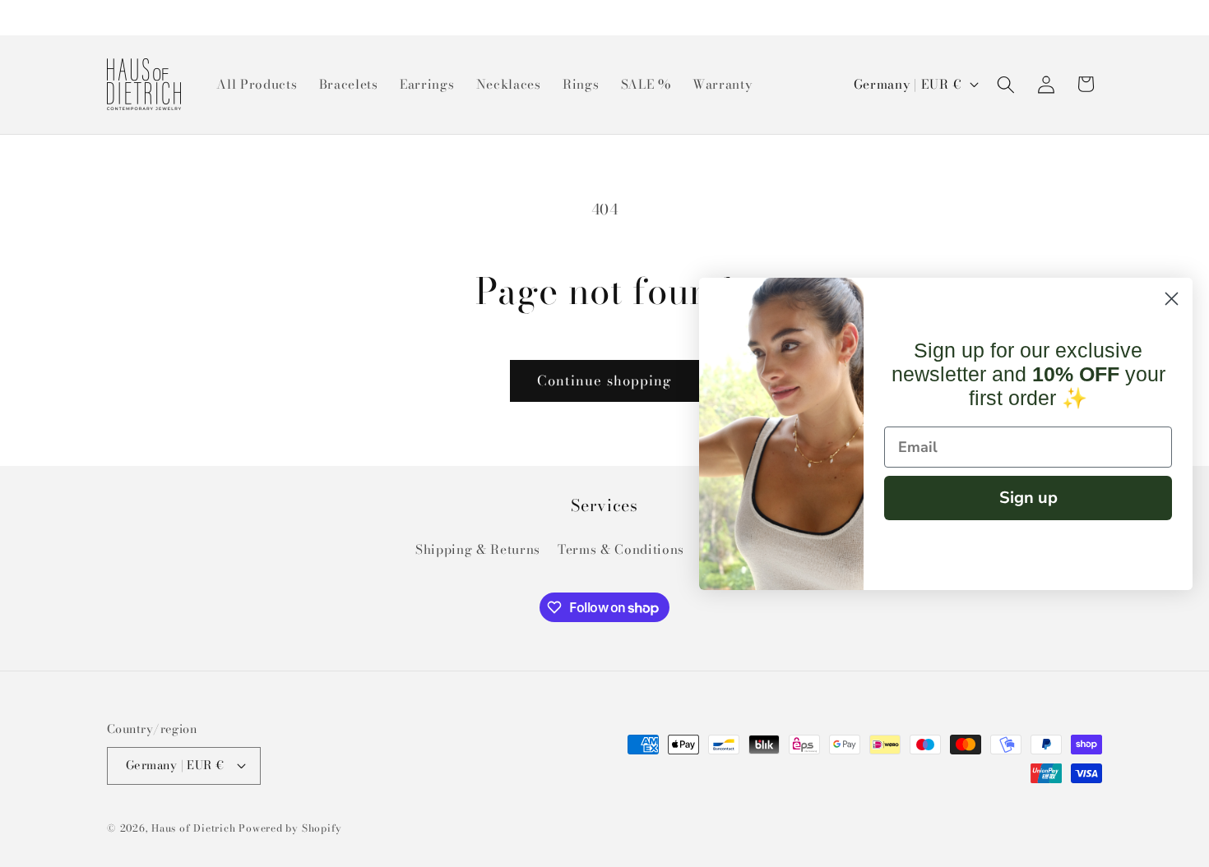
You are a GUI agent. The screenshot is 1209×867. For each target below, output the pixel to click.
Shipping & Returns (477, 549)
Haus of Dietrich (193, 828)
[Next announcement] (1098, 17)
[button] (1006, 84)
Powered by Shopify (290, 828)
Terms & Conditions (621, 549)
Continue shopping (605, 380)
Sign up (1028, 498)
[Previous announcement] (112, 17)
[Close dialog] (1171, 298)
